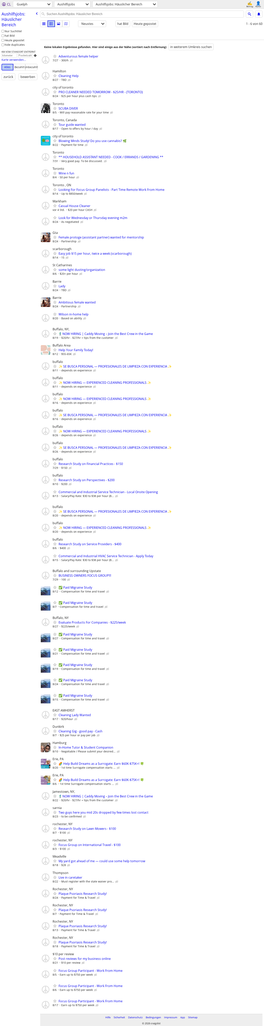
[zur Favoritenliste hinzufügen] (55, 56)
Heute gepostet (14, 40)
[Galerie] (58, 23)
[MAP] (66, 23)
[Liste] (44, 23)
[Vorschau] (51, 23)
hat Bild (10, 35)
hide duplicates (15, 44)
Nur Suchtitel (13, 31)
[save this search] (258, 14)
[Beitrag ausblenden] (71, 60)
